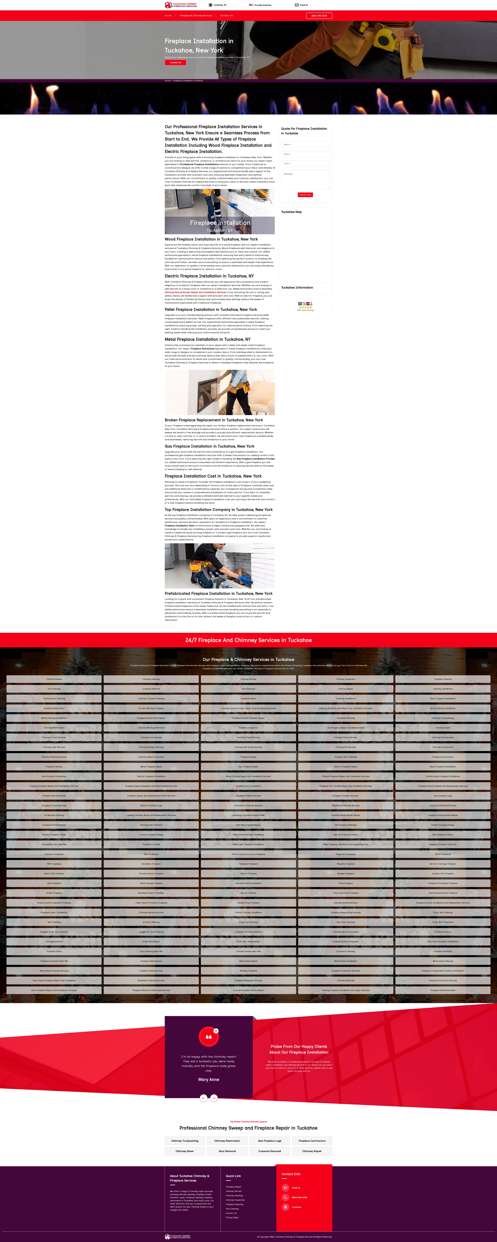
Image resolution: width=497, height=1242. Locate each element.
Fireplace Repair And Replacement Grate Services (151, 795)
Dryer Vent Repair (151, 941)
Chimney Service (248, 679)
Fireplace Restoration (54, 708)
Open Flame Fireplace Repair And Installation (54, 980)
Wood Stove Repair (248, 961)
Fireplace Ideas (54, 951)
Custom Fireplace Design (151, 834)
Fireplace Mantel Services (443, 990)
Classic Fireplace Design (443, 825)
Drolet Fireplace (54, 893)
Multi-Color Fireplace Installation (248, 844)
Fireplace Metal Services (54, 795)
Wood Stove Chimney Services (54, 971)
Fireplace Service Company (248, 932)
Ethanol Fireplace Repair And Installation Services (346, 776)
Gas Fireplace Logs (443, 795)
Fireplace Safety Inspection (345, 941)
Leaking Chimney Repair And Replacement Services (151, 815)
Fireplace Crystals (151, 844)
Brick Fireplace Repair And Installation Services (54, 990)
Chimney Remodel (345, 980)
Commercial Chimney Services (248, 805)
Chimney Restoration (54, 727)
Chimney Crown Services (54, 737)
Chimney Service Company (345, 932)
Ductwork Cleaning (346, 951)
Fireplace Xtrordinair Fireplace (443, 883)
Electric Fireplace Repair (345, 766)
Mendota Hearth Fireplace (248, 883)
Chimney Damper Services (151, 747)
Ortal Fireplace (346, 883)
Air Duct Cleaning (151, 922)
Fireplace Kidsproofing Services (346, 912)
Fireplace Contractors (443, 757)
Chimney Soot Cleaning (54, 698)
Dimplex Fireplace (345, 873)
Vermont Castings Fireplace (443, 864)
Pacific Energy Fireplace (151, 883)
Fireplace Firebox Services (248, 795)
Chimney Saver (443, 727)
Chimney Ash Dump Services (248, 747)
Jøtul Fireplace (54, 883)
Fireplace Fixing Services (151, 971)
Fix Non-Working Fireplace (151, 708)
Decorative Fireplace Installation (442, 941)
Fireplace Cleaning (443, 679)
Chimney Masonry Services (151, 757)
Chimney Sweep (54, 679)
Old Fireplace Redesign (346, 825)
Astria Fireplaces (443, 854)
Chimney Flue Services (443, 737)
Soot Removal (248, 689)
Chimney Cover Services (345, 737)
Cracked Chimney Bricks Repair (443, 815)
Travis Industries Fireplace (346, 893)
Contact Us (226, 15)
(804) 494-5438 (319, 15)
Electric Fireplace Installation (151, 776)
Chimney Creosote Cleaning (151, 698)
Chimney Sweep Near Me (248, 951)
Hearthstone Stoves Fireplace (443, 893)
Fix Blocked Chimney (54, 815)
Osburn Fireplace (248, 873)
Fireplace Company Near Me (54, 961)
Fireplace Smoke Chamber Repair (248, 718)
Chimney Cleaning (151, 679)
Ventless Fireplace (248, 971)
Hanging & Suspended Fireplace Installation (443, 971)
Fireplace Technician (442, 951)
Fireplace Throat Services (54, 805)
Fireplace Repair (248, 698)
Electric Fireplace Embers (346, 834)
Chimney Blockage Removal (151, 727)
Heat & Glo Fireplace (54, 873)
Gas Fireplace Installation (54, 776)
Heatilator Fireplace (151, 864)
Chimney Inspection (345, 679)
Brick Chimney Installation (442, 708)
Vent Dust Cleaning (346, 922)
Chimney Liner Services (54, 747)
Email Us (304, 5)
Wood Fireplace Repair (151, 766)
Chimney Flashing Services (54, 757)
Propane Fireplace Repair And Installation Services (54, 786)
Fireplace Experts (442, 932)
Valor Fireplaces (151, 854)
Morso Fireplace (248, 893)
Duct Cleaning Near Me (151, 951)
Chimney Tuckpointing (442, 718)
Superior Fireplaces (54, 854)
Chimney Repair (345, 689)
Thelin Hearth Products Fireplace (151, 903)
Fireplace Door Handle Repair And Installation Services (346, 786)
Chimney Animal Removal (345, 903)
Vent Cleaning (54, 922)
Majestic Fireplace (346, 864)
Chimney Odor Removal (151, 825)
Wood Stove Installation (345, 961)
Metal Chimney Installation (54, 718)
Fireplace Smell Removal (54, 825)
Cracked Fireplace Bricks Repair (248, 990)
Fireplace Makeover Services (248, 980)
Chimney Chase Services (248, 737)
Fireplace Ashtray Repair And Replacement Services (443, 786)
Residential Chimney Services (346, 805)
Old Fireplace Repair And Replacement (345, 727)
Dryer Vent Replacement (248, 941)
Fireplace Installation (346, 698)
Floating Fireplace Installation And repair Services (346, 990)
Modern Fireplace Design (54, 834)
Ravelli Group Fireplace (248, 903)
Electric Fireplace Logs (151, 805)
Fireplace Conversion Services (345, 971)
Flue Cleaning (54, 689)
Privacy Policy (232, 1217)
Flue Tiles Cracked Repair (248, 825)
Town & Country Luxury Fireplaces (248, 854)
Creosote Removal (151, 689)
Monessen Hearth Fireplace (151, 893)
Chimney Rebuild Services (151, 912)
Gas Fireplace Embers (442, 834)
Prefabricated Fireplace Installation (443, 776)
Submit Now (305, 195)
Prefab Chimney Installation (248, 912)
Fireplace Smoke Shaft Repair (151, 718)
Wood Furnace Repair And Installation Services (248, 776)
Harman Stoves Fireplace (151, 873)
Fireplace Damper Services (346, 795)
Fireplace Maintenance (151, 961)
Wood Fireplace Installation (443, 766)
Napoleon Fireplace (248, 864)
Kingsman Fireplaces (346, 854)
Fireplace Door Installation (248, 786)
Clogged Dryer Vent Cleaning (54, 932)
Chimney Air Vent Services (54, 844)
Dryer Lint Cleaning (248, 922)
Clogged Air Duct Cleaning (151, 932)
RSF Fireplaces (54, 864)
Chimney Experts (54, 941)
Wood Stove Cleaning (443, 961)
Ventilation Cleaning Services (151, 980)
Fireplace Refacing (346, 718)
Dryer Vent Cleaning (442, 912)
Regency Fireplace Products (442, 844)
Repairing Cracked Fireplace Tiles (248, 815)
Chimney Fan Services (443, 747)
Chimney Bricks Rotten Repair (345, 815)
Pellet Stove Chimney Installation (248, 834)
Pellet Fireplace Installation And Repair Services (345, 844)
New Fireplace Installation (443, 698)
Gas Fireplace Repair (248, 766)
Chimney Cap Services (151, 737)
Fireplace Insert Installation (54, 912)
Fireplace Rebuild (54, 766)
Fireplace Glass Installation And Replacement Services (151, 786)
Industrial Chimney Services (443, 805)
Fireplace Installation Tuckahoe (188, 80)
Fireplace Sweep (248, 757)
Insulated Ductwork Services (443, 980)
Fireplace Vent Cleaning (346, 757)
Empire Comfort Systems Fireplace (54, 903)
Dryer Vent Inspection (443, 922)
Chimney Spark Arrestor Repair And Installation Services (248, 708)
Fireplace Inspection (248, 727)
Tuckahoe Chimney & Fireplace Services (294, 1237)
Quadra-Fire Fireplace (443, 873)
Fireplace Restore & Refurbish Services (151, 990)
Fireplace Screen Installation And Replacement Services (443, 903)
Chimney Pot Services (345, 747)
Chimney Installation (443, 689)
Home (168, 15)
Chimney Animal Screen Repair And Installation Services (345, 708)
